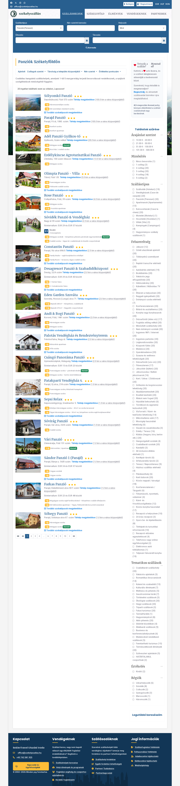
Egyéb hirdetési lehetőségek (108, 764)
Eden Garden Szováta (61, 295)
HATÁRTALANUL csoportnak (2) (142, 658)
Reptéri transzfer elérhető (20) (147, 265)
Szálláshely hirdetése (105, 759)
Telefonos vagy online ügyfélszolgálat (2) (145, 541)
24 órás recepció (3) (145, 517)
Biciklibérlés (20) (143, 273)
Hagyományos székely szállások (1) (145, 234)
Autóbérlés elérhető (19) (147, 270)
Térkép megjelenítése (84, 99)
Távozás (96, 35)
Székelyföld (95, 13)
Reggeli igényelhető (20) (147, 296)
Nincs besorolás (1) (145, 161)
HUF (162, 4)
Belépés (130, 4)
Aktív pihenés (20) (144, 620)
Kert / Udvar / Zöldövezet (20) (146, 380)
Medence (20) (142, 349)
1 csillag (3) (141, 164)
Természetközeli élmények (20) (147, 648)
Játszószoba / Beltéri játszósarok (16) (145, 374)
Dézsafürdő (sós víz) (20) (148, 362)
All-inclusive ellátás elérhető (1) (144, 453)
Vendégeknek (136, 13)
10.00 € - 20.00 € (143, 140)
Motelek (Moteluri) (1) (146, 215)
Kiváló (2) (140, 671)
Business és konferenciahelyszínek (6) (145, 632)
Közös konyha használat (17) (146, 509)
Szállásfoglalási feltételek (147, 747)
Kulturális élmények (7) (146, 587)
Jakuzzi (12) (141, 247)
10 (65, 536)
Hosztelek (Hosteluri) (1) (147, 219)
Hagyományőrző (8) (145, 617)
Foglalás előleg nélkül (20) (148, 322)
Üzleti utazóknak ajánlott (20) (146, 252)
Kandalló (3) (141, 447)
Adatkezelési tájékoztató (146, 756)
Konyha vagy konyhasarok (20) (147, 314)
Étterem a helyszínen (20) (148, 293)
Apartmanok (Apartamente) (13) (147, 204)
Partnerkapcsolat (103, 773)
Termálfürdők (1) (143, 614)
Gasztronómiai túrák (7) (147, 594)
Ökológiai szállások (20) (147, 601)
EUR (157, 4)
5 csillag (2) (141, 178)
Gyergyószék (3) (143, 693)
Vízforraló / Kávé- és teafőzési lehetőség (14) (144, 413)
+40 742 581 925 (24, 757)
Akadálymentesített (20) (147, 391)
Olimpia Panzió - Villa (62, 173)
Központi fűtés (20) (145, 345)
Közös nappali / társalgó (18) (146, 482)
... (44, 536)
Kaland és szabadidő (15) (147, 584)
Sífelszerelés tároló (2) (147, 461)
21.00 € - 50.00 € (143, 143)
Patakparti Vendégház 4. (63, 381)
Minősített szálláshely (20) (148, 326)
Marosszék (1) (142, 696)
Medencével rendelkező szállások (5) (146, 639)
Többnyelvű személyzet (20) (146, 258)
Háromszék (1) (142, 699)
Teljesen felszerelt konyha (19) (147, 555)
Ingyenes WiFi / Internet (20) (146, 334)
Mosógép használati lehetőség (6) (144, 423)
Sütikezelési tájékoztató (145, 761)
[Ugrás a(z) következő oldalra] (69, 536)
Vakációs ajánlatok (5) (146, 574)
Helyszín (122, 23)
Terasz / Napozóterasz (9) (148, 464)
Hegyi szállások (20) (145, 604)
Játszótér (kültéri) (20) (146, 368)
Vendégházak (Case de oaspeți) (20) (145, 194)
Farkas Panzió (55, 484)
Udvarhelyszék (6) (144, 683)
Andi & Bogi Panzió (59, 314)
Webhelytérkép (141, 765)
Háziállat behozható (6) (147, 401)
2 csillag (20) (142, 168)
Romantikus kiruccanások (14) (147, 579)
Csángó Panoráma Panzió (64, 357)
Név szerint (90, 71)
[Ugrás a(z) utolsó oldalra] (73, 536)
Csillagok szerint (35, 71)
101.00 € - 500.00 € (144, 150)
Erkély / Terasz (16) (145, 431)
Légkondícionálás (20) (146, 342)
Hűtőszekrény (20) (144, 283)
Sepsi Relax (53, 399)
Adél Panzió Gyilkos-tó (62, 136)
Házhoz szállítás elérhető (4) (147, 469)
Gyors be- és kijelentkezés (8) (147, 522)
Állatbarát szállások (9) (146, 627)
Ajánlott (21, 71)
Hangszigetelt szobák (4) (147, 441)
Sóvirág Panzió (56, 421)
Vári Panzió (53, 439)
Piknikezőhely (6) (143, 474)
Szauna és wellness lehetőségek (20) (144, 357)
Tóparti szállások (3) (145, 607)
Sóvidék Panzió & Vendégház (67, 217)
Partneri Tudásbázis (104, 768)
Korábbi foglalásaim (65, 780)
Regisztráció (146, 4)
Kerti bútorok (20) (144, 477)
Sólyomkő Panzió (58, 96)
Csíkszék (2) (141, 689)
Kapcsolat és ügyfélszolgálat (33, 766)
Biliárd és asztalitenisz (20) (148, 309)
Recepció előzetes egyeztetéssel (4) (143, 535)
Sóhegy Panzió (56, 514)
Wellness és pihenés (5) (147, 591)
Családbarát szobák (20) (147, 444)
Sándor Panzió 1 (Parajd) (63, 458)
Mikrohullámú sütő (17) (146, 418)
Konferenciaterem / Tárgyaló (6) (144, 489)
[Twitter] (16, 3)
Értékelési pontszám (109, 71)
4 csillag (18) (142, 174)
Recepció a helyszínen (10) (148, 513)
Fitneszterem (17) (144, 365)
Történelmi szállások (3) (147, 597)
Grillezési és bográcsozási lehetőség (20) (147, 387)
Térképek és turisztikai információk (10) (145, 528)
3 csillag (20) (142, 171)
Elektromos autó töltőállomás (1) (142, 548)
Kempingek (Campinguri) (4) (146, 227)
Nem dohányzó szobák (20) (149, 329)
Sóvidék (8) (141, 686)
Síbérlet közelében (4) (146, 624)
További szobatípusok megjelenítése (64, 112)
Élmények (115, 13)
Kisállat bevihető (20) (145, 395)
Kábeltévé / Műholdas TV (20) (146, 288)
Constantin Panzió (59, 247)
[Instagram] (20, 3)
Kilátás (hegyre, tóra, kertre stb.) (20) (147, 436)
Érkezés (19, 35)
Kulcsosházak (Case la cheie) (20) (145, 211)
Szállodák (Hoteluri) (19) (147, 189)
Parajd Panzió (55, 118)
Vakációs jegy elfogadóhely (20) (141, 278)
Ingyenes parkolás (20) (146, 339)
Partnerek (158, 13)
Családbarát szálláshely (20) (146, 569)
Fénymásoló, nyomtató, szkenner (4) (146, 495)
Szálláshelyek (72, 13)
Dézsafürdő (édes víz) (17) (148, 319)
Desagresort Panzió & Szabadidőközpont (76, 269)
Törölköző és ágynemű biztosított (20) (145, 406)
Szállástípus (21, 23)
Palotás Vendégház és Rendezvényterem (76, 335)
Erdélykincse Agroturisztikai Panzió (72, 155)
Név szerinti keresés (76, 23)
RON (168, 4)
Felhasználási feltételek (145, 752)
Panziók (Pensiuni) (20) (147, 199)
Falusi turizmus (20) (145, 610)
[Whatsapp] (24, 3)
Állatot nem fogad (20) (146, 398)
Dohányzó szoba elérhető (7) (147, 301)
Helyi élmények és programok (70, 767)
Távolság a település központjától (64, 71)
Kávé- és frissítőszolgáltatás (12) (144, 502)
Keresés (91, 47)
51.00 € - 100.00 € (144, 146)
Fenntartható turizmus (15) (148, 643)
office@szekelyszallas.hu (26, 6)
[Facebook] (11, 3)
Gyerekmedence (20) (145, 352)
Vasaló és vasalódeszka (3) (149, 428)
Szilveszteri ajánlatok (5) (147, 653)
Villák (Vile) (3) (142, 222)
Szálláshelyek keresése (66, 763)
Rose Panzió (53, 195)
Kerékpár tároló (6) (144, 457)
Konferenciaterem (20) (146, 306)
